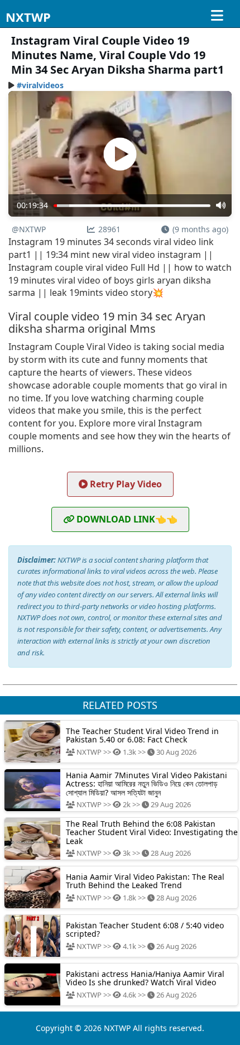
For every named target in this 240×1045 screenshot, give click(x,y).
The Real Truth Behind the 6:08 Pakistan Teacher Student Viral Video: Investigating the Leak (152, 832)
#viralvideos (40, 85)
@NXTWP (29, 229)
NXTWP (28, 16)
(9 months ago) (200, 229)
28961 (109, 229)
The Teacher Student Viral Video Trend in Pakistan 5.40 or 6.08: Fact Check (142, 735)
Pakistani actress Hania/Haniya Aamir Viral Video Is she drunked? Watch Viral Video (145, 978)
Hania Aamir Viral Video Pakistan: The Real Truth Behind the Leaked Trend (145, 880)
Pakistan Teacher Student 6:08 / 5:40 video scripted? (145, 929)
